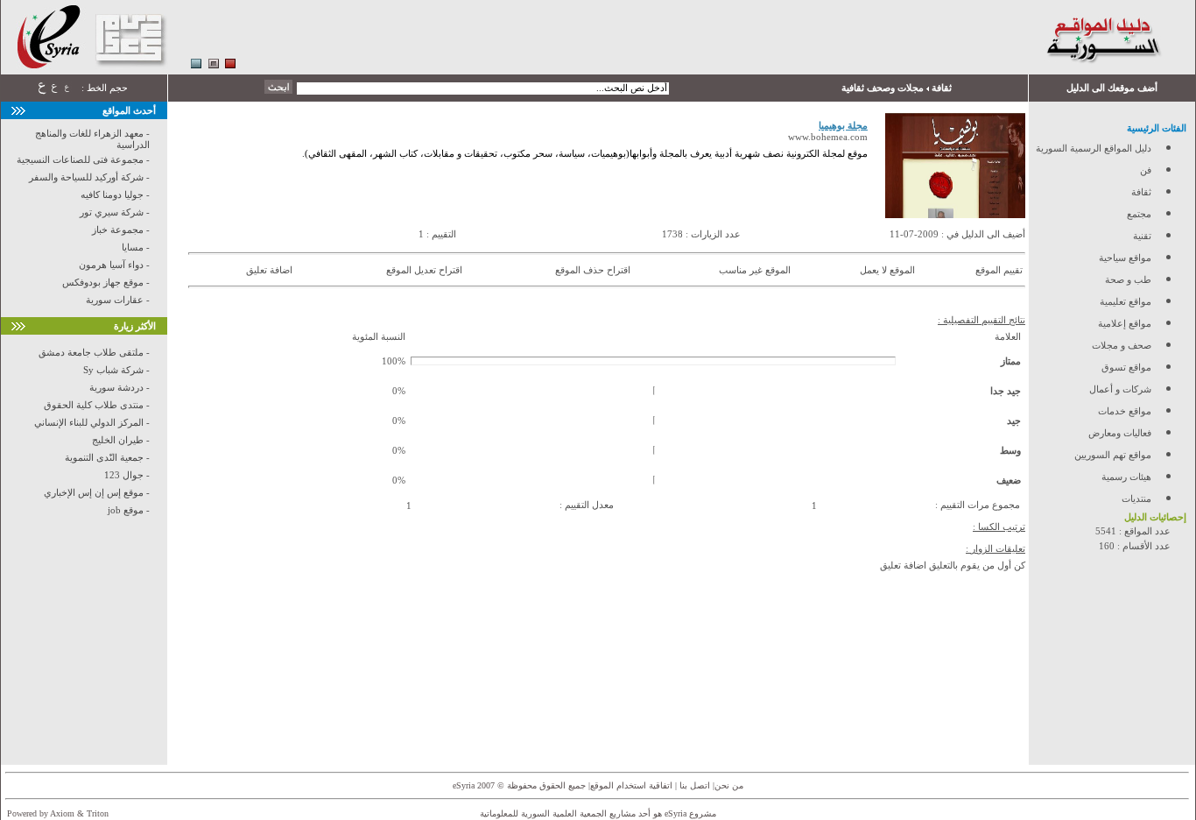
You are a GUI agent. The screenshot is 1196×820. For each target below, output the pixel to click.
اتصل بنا (693, 785)
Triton (98, 813)
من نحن (728, 785)
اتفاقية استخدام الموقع (631, 785)
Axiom (62, 813)
